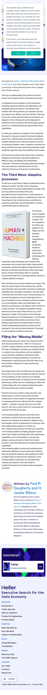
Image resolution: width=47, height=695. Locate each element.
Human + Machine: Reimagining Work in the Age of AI (28, 503)
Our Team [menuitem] (6, 666)
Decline (33, 53)
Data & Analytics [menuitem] (9, 613)
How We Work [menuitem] (8, 631)
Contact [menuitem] (5, 669)
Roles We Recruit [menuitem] (9, 628)
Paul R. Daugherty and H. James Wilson (28, 488)
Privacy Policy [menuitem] (37, 684)
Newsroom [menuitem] (6, 673)
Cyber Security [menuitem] (8, 609)
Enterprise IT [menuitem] (7, 606)
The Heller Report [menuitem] (9, 658)
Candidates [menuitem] (7, 646)
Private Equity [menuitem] (8, 620)
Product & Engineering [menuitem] (12, 616)
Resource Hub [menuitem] (8, 654)
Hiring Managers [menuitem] (9, 643)
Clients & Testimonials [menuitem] (12, 635)
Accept (18, 53)
